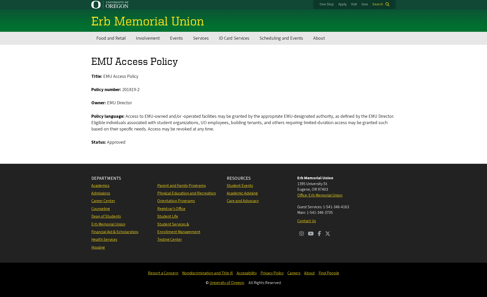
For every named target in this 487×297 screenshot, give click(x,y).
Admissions (100, 193)
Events (176, 38)
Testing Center (169, 239)
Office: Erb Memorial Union (319, 195)
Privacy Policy (272, 273)
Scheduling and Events (281, 38)
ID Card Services (234, 38)
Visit (354, 4)
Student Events (240, 185)
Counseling (100, 209)
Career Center (103, 201)
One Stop (327, 4)
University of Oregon (227, 283)
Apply (342, 4)
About (319, 38)
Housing (98, 247)
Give (364, 4)
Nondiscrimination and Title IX (207, 273)
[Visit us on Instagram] (301, 234)
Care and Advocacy (243, 201)
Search (377, 4)
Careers (293, 273)
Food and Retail (111, 38)
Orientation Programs (176, 201)
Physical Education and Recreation (186, 193)
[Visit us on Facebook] (319, 234)
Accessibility (247, 273)
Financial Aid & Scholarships (114, 232)
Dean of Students (106, 216)
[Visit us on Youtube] (311, 234)
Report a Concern (163, 273)
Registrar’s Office (171, 209)
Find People (329, 273)
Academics (100, 185)
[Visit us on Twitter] (327, 234)
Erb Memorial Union (108, 224)
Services (201, 38)
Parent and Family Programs (181, 185)
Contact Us (306, 221)
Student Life (167, 216)
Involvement (148, 38)
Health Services (104, 239)
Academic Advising (242, 193)
